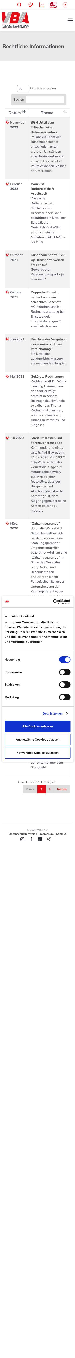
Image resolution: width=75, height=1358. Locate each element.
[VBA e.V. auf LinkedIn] (42, 839)
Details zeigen (53, 713)
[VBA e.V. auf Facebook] (33, 839)
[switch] (64, 672)
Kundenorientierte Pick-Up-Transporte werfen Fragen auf (48, 260)
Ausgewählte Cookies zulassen (37, 739)
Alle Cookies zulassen (37, 726)
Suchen (18, 99)
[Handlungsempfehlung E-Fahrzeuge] (53, 4)
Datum (15, 112)
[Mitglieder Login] (64, 4)
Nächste (62, 789)
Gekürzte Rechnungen (47, 376)
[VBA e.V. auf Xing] (51, 839)
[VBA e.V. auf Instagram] (24, 839)
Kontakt (61, 834)
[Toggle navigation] (70, 20)
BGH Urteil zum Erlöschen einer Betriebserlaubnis (44, 127)
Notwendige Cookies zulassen (37, 752)
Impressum (46, 834)
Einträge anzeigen (42, 88)
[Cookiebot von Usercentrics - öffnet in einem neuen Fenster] (53, 601)
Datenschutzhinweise (23, 834)
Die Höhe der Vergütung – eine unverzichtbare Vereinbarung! (49, 344)
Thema (47, 112)
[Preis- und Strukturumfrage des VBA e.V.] (42, 4)
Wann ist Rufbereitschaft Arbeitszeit (42, 189)
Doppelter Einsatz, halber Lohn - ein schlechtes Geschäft (46, 297)
